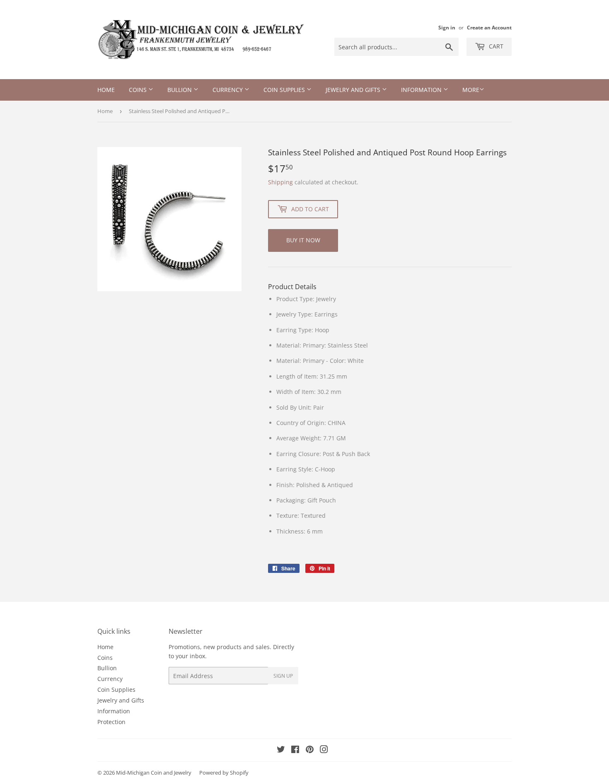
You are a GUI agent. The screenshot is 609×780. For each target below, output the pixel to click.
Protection (111, 722)
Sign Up (283, 675)
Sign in (446, 27)
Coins (138, 90)
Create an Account (489, 27)
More (470, 90)
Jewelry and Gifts (354, 90)
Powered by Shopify (224, 772)
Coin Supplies (285, 90)
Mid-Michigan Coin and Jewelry (153, 772)
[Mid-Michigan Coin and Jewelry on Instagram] (324, 750)
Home (106, 90)
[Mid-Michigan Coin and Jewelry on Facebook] (295, 750)
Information (422, 90)
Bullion (180, 90)
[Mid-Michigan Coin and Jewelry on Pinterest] (309, 750)
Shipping (280, 182)
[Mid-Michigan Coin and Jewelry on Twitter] (281, 750)
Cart (495, 46)
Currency (228, 90)
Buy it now (303, 240)
